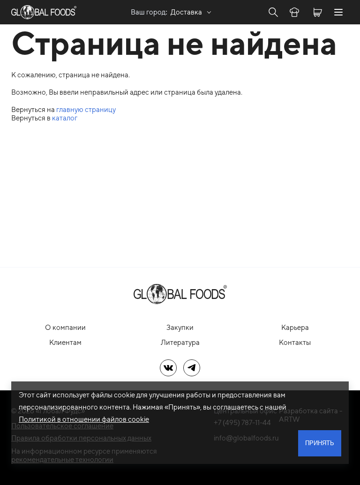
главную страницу (86, 109)
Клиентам (65, 342)
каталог (64, 118)
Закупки (180, 327)
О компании (65, 327)
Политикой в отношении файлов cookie (84, 419)
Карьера (295, 327)
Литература (180, 342)
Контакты (295, 342)
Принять (319, 443)
